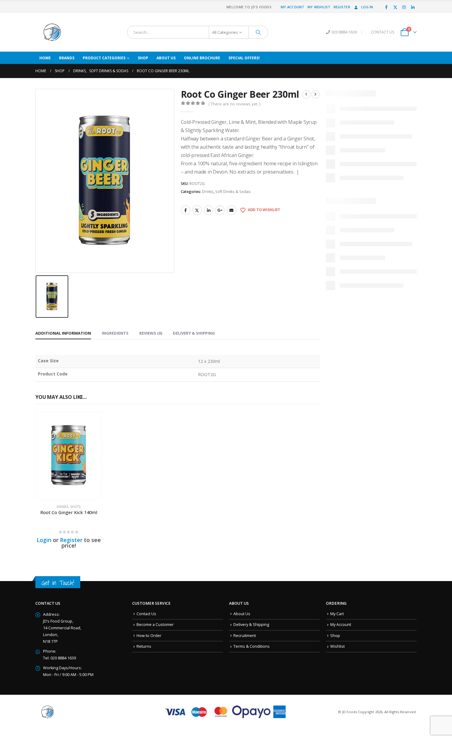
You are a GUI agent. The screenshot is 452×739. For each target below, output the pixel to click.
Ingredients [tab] (115, 333)
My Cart (337, 613)
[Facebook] (387, 7)
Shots (75, 507)
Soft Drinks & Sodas (233, 191)
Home (45, 58)
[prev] (306, 94)
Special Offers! (244, 58)
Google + (220, 210)
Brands (66, 58)
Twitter (197, 210)
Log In (367, 7)
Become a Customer (155, 624)
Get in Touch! (58, 583)
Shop (143, 58)
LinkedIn (208, 210)
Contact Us (146, 613)
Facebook (186, 210)
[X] (395, 7)
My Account (292, 7)
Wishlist (337, 646)
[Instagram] (404, 7)
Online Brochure (202, 58)
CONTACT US (383, 32)
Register (342, 7)
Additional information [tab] (63, 333)
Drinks (207, 191)
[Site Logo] (52, 32)
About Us (166, 58)
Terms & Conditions (251, 646)
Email (231, 210)
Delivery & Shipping (251, 624)
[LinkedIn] (413, 7)
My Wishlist (319, 7)
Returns (144, 646)
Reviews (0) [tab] (150, 333)
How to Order (149, 635)
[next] (315, 94)
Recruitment (244, 635)
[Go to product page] (69, 455)
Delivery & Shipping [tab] (194, 333)
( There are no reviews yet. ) (234, 104)
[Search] (258, 32)
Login (44, 540)
